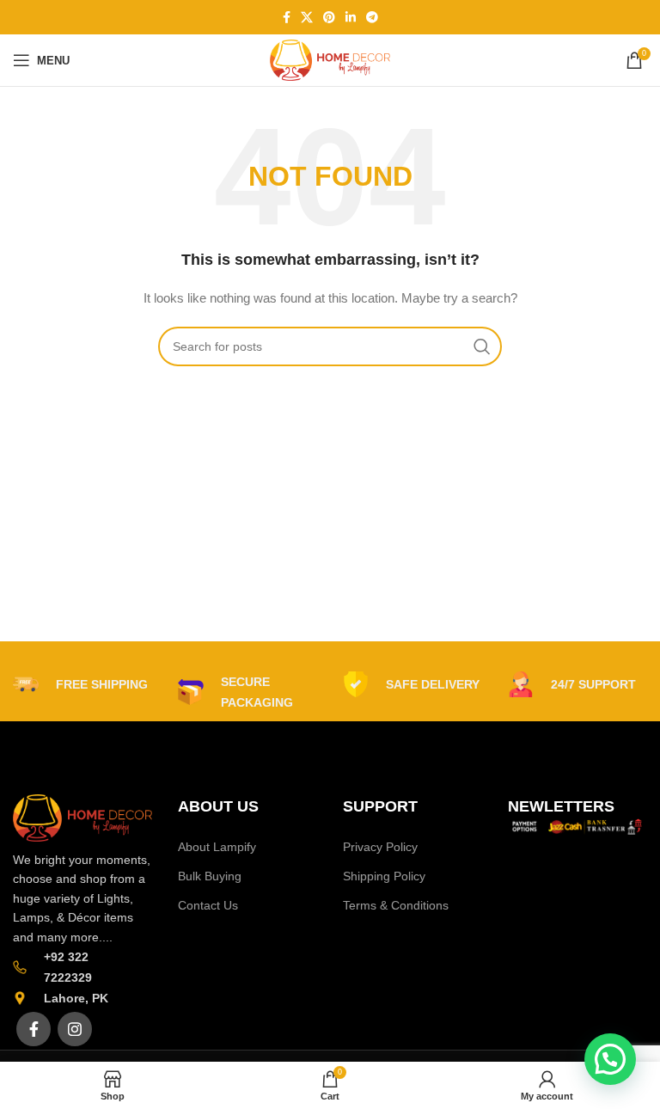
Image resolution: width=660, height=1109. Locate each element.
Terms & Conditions (396, 905)
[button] (610, 1059)
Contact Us (208, 905)
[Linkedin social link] (350, 17)
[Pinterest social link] (329, 17)
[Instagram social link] (75, 1029)
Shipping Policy (384, 876)
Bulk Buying (209, 876)
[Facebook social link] (287, 17)
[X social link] (307, 17)
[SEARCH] (482, 346)
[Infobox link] (80, 684)
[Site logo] (330, 59)
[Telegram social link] (372, 17)
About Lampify (217, 847)
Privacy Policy (380, 847)
